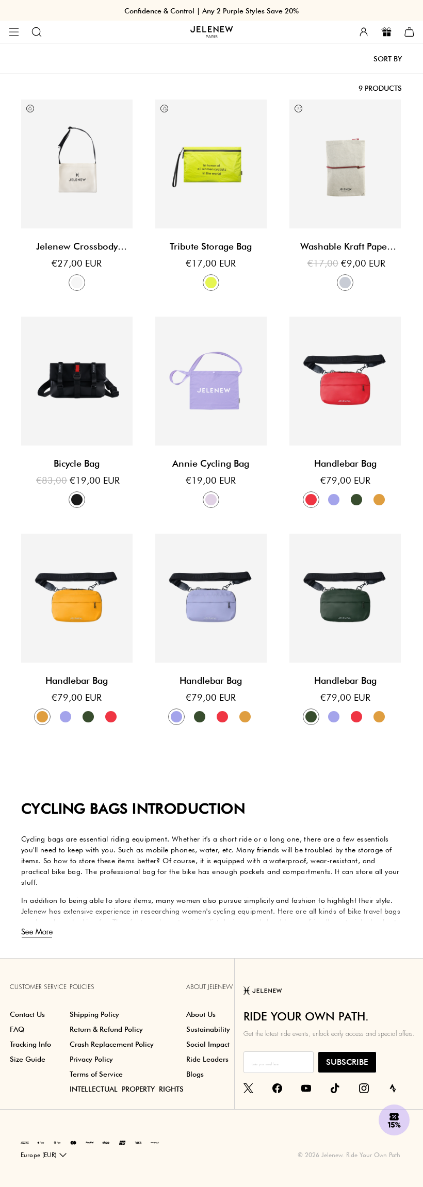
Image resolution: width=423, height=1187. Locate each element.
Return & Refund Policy (106, 1029)
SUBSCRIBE (347, 1062)
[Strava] (393, 1087)
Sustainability (208, 1029)
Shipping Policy (94, 1014)
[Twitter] (248, 1087)
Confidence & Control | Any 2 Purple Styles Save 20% (211, 11)
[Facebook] (277, 1087)
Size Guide (27, 1059)
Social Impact (208, 1044)
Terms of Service (96, 1074)
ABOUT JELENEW (209, 987)
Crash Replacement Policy (112, 1044)
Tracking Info (30, 1044)
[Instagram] (364, 1087)
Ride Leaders (207, 1059)
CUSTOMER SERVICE (38, 987)
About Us (201, 1014)
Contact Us (27, 1014)
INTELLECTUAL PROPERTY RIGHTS (127, 1089)
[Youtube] (306, 1087)
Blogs (195, 1074)
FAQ (17, 1029)
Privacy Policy (91, 1059)
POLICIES (82, 987)
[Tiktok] (335, 1087)
